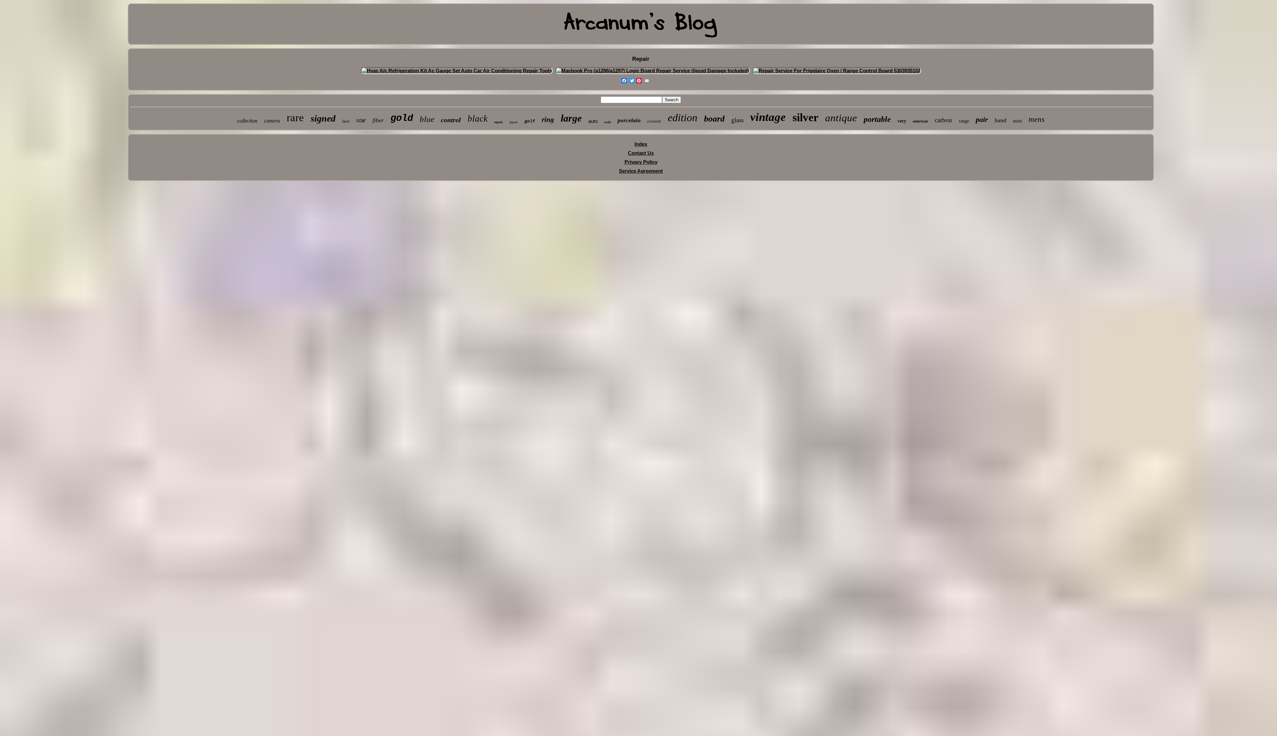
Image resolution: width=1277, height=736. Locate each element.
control (451, 120)
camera (272, 121)
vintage (768, 117)
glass (737, 120)
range (964, 121)
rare (295, 118)
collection (247, 121)
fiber (378, 120)
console (654, 121)
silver (805, 117)
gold (401, 118)
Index (641, 144)
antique (841, 118)
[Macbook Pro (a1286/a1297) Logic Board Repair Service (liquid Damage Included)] (653, 70)
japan (513, 122)
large (571, 118)
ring (548, 120)
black (478, 119)
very (902, 121)
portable (877, 119)
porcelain (629, 120)
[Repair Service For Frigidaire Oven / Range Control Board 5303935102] (837, 70)
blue (427, 119)
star (361, 120)
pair (982, 119)
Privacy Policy (641, 162)
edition (682, 118)
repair (498, 122)
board (714, 119)
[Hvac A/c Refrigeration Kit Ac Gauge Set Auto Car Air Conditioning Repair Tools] (456, 70)
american (920, 121)
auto (593, 121)
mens (1037, 119)
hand (1000, 120)
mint (1017, 121)
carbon (943, 120)
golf (529, 121)
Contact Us (641, 153)
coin (607, 122)
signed (323, 118)
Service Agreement (641, 171)
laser (346, 121)
